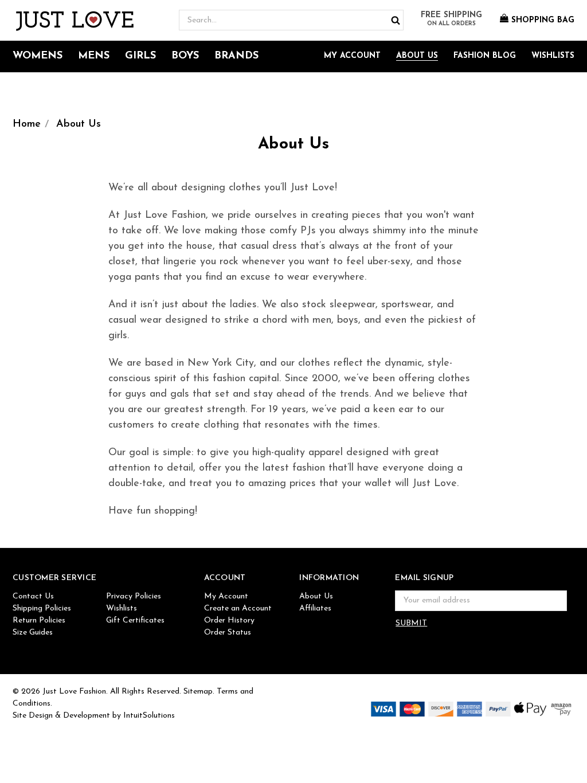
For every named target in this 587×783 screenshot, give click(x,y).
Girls (140, 56)
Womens (37, 56)
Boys (185, 56)
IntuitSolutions (149, 715)
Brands (236, 56)
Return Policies (39, 620)
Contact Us (33, 596)
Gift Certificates (135, 620)
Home (27, 124)
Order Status (227, 632)
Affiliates (315, 608)
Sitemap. (198, 691)
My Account (352, 56)
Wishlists (552, 56)
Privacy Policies (133, 596)
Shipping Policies (42, 608)
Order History (229, 620)
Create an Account (238, 608)
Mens (93, 56)
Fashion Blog (484, 56)
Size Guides (33, 632)
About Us (417, 56)
